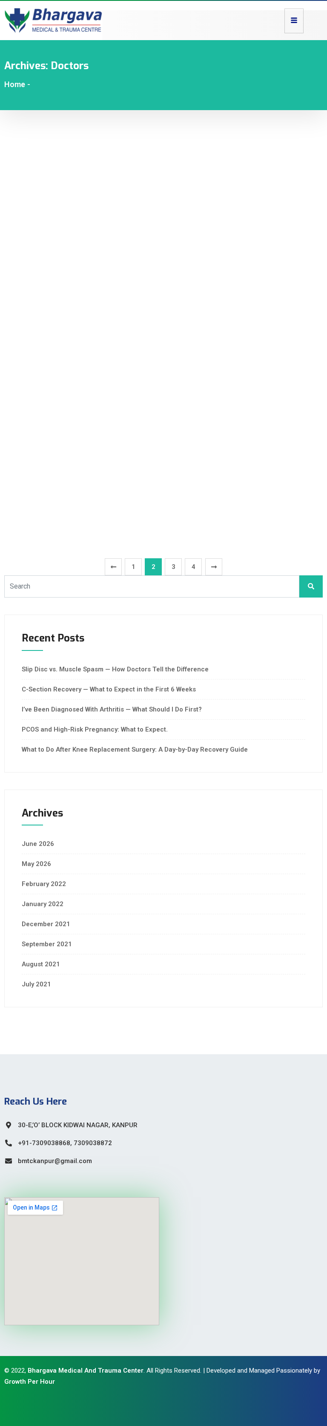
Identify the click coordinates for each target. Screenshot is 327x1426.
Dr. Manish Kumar (58, 485)
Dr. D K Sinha (42, 285)
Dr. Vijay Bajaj (45, 405)
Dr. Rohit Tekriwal (57, 204)
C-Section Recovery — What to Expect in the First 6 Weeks (109, 689)
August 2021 (41, 964)
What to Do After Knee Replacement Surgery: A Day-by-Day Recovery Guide (135, 749)
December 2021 (46, 924)
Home (14, 84)
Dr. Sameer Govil (53, 325)
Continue (18, 191)
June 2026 (38, 844)
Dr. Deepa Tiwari (52, 245)
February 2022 (44, 884)
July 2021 (36, 984)
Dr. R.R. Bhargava (55, 445)
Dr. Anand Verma (55, 365)
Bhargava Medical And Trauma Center (85, 1370)
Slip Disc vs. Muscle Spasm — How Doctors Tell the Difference (115, 669)
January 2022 (42, 904)
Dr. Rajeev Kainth (55, 164)
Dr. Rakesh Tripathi (60, 525)
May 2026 (36, 864)
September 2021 (47, 944)
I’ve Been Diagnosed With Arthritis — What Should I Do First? (112, 709)
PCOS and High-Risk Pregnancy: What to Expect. (95, 729)
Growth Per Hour (29, 1381)
